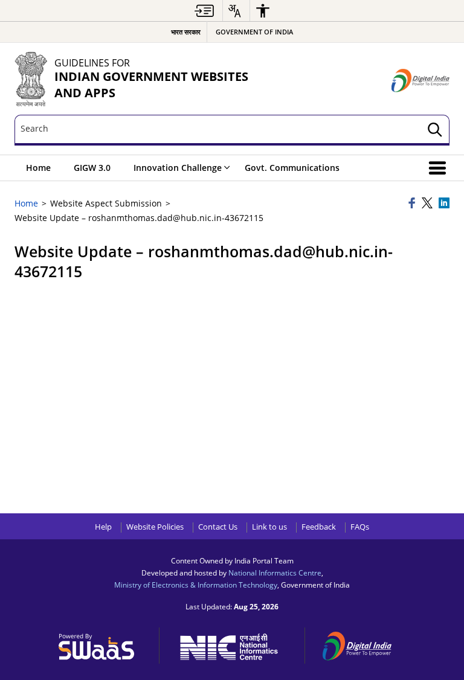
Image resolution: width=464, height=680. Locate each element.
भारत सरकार (186, 31)
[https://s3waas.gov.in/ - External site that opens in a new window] (103, 643)
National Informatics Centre (274, 572)
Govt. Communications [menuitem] (292, 167)
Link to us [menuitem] (269, 527)
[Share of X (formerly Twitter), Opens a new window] (428, 203)
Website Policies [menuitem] (155, 527)
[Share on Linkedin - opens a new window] (444, 203)
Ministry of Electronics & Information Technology (195, 584)
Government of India (254, 31)
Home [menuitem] (38, 167)
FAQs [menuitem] (359, 527)
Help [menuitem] (103, 527)
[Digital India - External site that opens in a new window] (421, 80)
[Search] (435, 130)
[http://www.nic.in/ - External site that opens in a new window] (235, 644)
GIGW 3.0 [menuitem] (92, 167)
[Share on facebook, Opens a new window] (413, 203)
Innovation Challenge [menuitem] (178, 167)
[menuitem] (204, 10)
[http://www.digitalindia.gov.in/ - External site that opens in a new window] (364, 644)
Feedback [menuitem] (318, 527)
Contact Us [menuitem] (217, 527)
